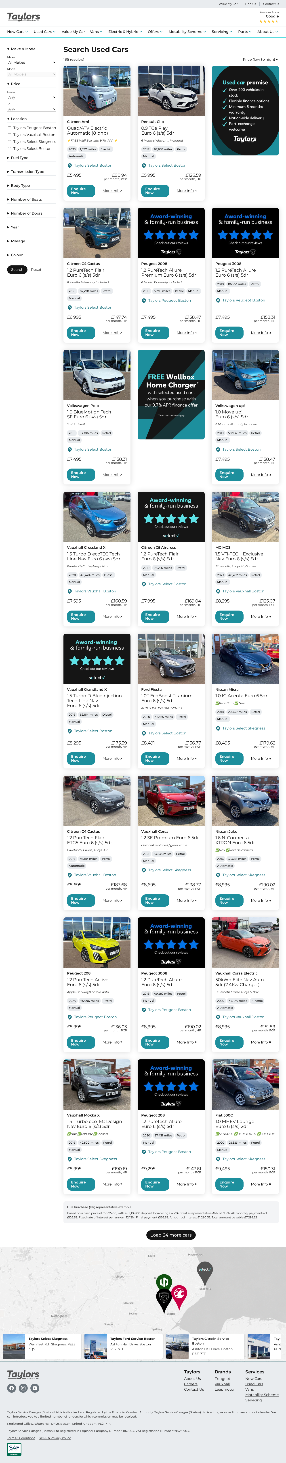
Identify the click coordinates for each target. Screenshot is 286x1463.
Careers (191, 1384)
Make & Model (23, 49)
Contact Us (271, 4)
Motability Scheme (185, 32)
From (11, 92)
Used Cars (43, 32)
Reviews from (269, 14)
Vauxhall (222, 1384)
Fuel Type (19, 158)
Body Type (20, 185)
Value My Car (228, 4)
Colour (17, 255)
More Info (111, 191)
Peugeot (222, 1379)
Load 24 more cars (171, 1235)
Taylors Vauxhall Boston (34, 135)
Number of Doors (26, 213)
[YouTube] (34, 1388)
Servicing (220, 32)
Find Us (250, 4)
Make (11, 57)
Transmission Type (27, 172)
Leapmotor (225, 1389)
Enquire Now (78, 191)
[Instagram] (23, 1388)
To (8, 104)
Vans (94, 32)
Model (11, 69)
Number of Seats (26, 199)
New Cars (15, 32)
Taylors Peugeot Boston (34, 128)
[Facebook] (11, 1388)
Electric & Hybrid (123, 32)
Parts (243, 32)
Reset (36, 269)
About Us (265, 32)
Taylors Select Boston (32, 149)
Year (15, 227)
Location (19, 119)
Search (17, 269)
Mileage (18, 241)
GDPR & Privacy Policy (55, 1438)
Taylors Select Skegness (34, 142)
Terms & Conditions (21, 1438)
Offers (153, 32)
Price (15, 84)
